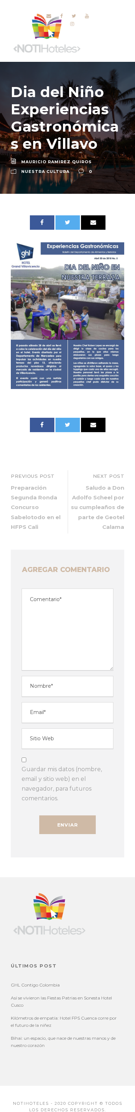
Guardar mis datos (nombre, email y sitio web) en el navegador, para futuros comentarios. (62, 784)
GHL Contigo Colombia (35, 985)
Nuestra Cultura (45, 171)
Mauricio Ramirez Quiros (56, 161)
